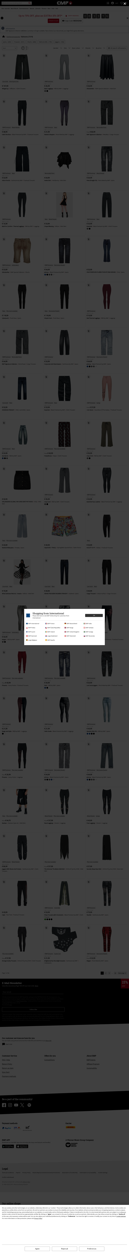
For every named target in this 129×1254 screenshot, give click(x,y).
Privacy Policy (38, 1218)
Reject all (64, 1249)
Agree (37, 1249)
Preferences (91, 1249)
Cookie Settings (121, 1216)
